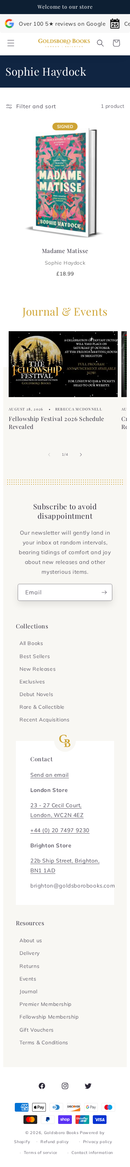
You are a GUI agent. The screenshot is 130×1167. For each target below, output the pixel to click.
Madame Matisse (65, 256)
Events (28, 979)
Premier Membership (46, 1004)
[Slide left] (49, 455)
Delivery (30, 953)
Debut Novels (36, 694)
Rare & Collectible (42, 707)
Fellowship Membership (49, 1017)
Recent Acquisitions (44, 719)
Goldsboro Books (61, 1132)
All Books (31, 643)
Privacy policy (97, 1141)
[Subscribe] (104, 592)
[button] (11, 43)
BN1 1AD (42, 870)
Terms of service (40, 1152)
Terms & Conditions (44, 1042)
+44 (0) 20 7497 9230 (60, 830)
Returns (29, 966)
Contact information (92, 1152)
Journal (28, 991)
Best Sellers (35, 656)
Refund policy (54, 1141)
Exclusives (32, 681)
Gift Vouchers (37, 1030)
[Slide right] (81, 455)
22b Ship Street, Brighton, (65, 860)
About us (31, 940)
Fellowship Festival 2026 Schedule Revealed (56, 422)
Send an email (49, 774)
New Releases (38, 669)
